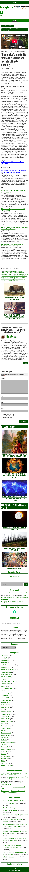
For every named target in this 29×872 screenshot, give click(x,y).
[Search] (26, 584)
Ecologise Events (6, 684)
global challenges (6, 276)
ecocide (11, 274)
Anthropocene (8, 271)
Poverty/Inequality (6, 733)
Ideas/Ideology (5, 707)
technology (15, 280)
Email (2, 402)
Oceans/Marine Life (6, 721)
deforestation (4, 274)
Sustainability (4, 747)
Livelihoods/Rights (6, 716)
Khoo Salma (9, 336)
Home (2, 25)
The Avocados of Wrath (14, 568)
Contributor (12, 803)
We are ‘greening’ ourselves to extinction (14, 549)
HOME (1, 15)
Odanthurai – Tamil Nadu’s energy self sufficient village (13, 791)
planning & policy (14, 277)
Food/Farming (5, 695)
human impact (5, 277)
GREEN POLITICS (6, 700)
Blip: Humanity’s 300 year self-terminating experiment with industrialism (14, 317)
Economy (3, 686)
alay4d (3, 773)
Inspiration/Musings (6, 714)
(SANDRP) (25, 595)
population (22, 277)
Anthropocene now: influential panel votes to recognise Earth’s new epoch (14, 498)
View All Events (14, 576)
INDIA (2, 709)
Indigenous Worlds (6, 712)
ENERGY (3, 691)
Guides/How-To (5, 702)
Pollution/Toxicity (6, 728)
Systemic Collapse (6, 749)
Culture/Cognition (6, 672)
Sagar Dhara (13, 840)
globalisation (23, 276)
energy (16, 274)
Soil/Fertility (4, 744)
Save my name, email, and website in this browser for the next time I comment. (10, 416)
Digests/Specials (6, 676)
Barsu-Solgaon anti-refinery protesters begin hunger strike (14, 592)
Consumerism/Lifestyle (7, 670)
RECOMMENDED (5, 735)
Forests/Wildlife (5, 698)
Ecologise (11, 857)
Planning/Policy (5, 726)
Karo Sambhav (5, 791)
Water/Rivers (4, 763)
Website (3, 408)
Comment (3, 378)
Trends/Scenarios (6, 756)
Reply (25, 363)
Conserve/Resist (5, 667)
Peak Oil (3, 723)
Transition (3, 754)
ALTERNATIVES (5, 655)
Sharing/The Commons (7, 742)
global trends (15, 276)
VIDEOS (3, 761)
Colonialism (4, 663)
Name (2, 396)
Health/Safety (5, 705)
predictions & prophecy (7, 279)
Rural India (4, 740)
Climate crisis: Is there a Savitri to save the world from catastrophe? (14, 455)
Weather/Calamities (6, 765)
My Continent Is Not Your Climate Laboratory (14, 529)
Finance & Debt (5, 693)
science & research (6, 280)
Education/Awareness (7, 688)
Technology (4, 751)
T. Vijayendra (16, 826)
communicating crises (7, 273)
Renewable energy (19, 279)
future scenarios (23, 274)
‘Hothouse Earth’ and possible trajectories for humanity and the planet (14, 475)
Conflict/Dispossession (7, 665)
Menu (14, 2)
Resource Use (5, 737)
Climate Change (17, 271)
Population (4, 730)
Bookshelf (4, 658)
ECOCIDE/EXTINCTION (7, 681)
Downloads (4, 679)
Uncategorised (5, 758)
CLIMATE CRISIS (9, 25)
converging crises (19, 273)
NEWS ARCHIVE (5, 719)
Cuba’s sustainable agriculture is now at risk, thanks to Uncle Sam (14, 774)
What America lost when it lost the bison (15, 298)
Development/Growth (7, 674)
